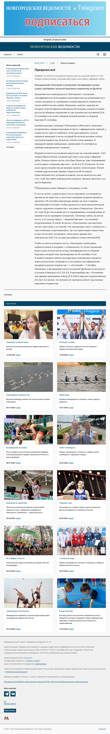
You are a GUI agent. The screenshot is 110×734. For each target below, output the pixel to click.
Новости (8, 54)
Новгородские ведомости (16, 672)
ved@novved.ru (40, 664)
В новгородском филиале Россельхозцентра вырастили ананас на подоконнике (16, 136)
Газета (20, 54)
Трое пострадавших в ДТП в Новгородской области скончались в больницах (17, 122)
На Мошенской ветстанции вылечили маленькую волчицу (17, 83)
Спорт (52, 63)
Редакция (102, 729)
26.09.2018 (39, 63)
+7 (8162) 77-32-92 (32, 661)
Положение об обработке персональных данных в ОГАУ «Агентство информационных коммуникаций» (46, 682)
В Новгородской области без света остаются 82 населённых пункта (17, 71)
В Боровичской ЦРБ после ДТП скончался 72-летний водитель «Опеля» (16, 95)
